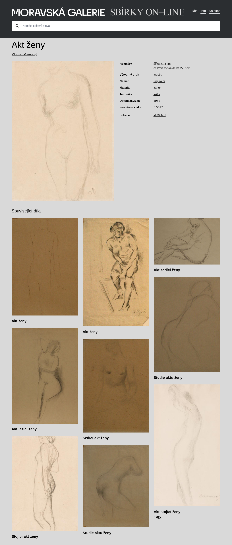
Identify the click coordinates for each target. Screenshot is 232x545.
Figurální (159, 81)
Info (203, 11)
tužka (157, 94)
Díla (195, 11)
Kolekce (214, 11)
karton (157, 87)
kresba (158, 74)
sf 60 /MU (160, 115)
